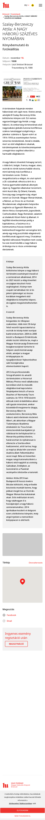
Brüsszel (5, 14)
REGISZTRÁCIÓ (16, 644)
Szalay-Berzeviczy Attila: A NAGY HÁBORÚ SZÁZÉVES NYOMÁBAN (20, 17)
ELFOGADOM (22, 810)
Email (9, 621)
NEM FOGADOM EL (22, 816)
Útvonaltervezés (35, 562)
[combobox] (26, 5)
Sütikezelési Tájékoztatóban (20, 803)
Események (15, 14)
